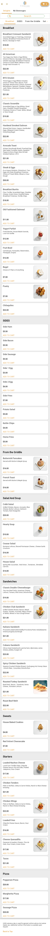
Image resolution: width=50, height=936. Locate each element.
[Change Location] (2, 4)
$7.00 (5, 277)
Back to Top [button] (8, 931)
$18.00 (6, 45)
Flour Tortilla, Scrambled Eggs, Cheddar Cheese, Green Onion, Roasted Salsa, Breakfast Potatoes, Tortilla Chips (17, 194)
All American (9, 54)
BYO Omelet (8, 78)
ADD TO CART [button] (9, 49)
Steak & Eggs (9, 167)
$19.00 (6, 116)
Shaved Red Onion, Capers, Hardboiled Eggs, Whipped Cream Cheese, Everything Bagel (16, 130)
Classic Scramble (11, 103)
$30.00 (6, 180)
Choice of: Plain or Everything (13, 270)
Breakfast (8, 28)
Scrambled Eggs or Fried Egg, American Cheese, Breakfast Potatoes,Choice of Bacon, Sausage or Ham (17, 39)
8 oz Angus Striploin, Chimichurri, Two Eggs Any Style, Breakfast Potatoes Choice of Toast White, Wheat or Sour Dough (16, 173)
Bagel (5, 267)
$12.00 (6, 239)
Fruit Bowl (7, 248)
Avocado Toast (10, 145)
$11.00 (6, 219)
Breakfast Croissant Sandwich (17, 34)
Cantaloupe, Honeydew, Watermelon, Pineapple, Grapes (16, 252)
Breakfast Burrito (11, 189)
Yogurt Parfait (9, 228)
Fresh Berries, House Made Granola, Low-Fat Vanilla (16, 232)
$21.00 (6, 94)
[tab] (7, 11)
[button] (7, 4)
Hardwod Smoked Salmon (15, 125)
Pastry (6, 286)
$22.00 (6, 69)
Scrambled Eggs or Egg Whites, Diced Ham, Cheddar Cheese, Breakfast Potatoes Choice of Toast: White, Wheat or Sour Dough (17, 109)
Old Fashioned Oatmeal (14, 209)
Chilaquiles (8, 305)
